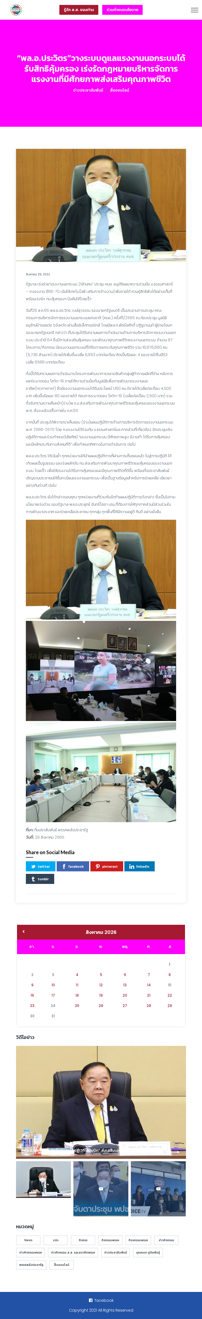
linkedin (142, 866)
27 (125, 1005)
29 (170, 1005)
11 (77, 985)
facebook (76, 866)
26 (101, 1005)
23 (32, 1005)
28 (149, 1005)
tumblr (43, 879)
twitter (44, 866)
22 (170, 995)
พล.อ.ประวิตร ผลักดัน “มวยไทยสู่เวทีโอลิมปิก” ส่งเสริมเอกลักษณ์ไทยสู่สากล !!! (89, 1150)
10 (53, 985)
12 (101, 985)
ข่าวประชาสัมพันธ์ (88, 90)
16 (32, 995)
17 (53, 995)
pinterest (110, 866)
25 (77, 1005)
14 (149, 985)
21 (149, 995)
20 (125, 995)
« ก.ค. (23, 932)
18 (77, 995)
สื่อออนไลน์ (119, 90)
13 (125, 985)
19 (101, 995)
